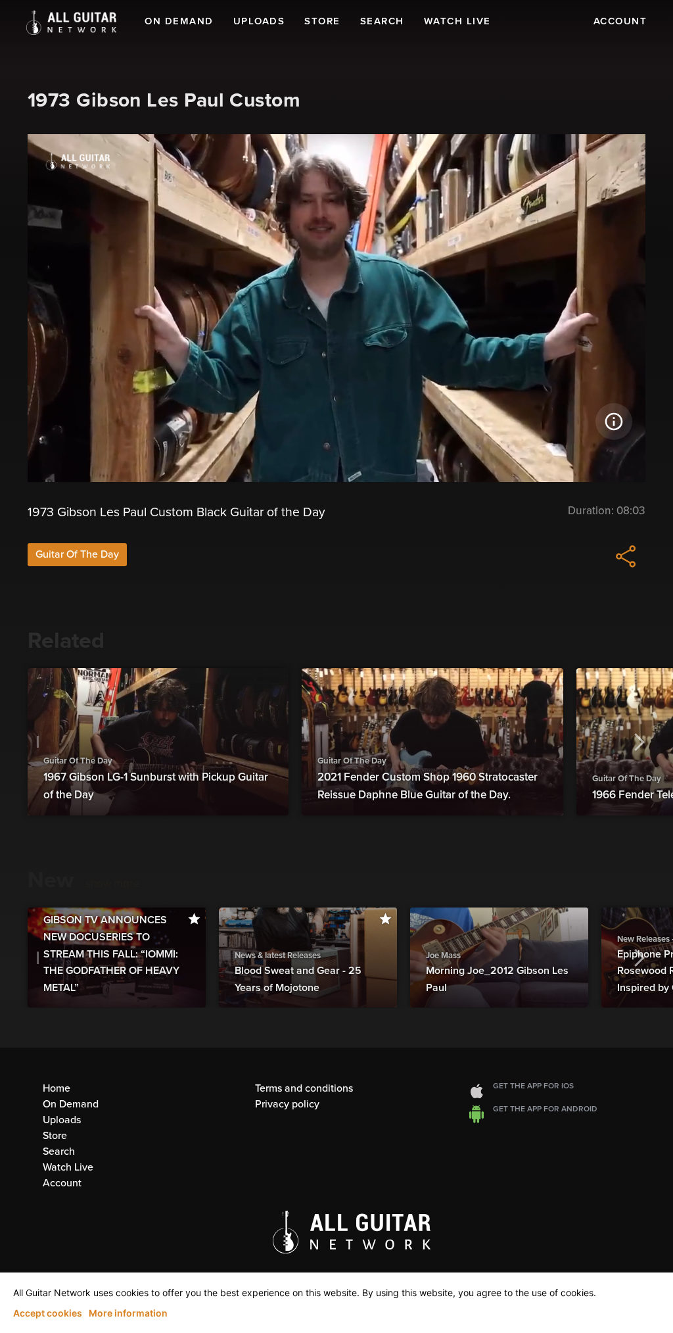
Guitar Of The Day (77, 554)
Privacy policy (287, 1104)
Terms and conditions (304, 1088)
